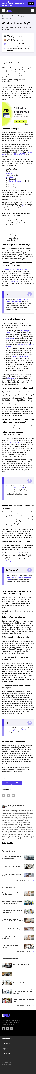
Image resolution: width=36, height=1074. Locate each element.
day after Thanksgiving (16, 181)
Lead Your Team (11, 16)
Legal (4, 1049)
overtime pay (10, 339)
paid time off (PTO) (19, 154)
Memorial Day (10, 173)
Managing (21, 16)
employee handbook (18, 730)
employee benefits (15, 553)
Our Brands (6, 1054)
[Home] (11, 10)
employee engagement (16, 442)
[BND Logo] (10, 1015)
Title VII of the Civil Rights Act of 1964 (14, 269)
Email (4, 843)
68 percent (24, 206)
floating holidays (15, 281)
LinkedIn (10, 843)
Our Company (7, 1044)
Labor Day (9, 177)
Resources (6, 1039)
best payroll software (9, 402)
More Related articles (23, 952)
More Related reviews (23, 880)
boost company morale (20, 356)
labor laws (10, 378)
